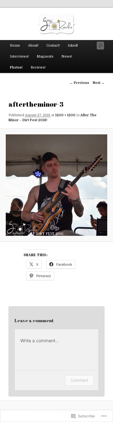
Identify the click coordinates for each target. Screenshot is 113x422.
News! (66, 56)
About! (33, 45)
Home (15, 45)
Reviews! (38, 67)
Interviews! (19, 56)
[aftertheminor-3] (56, 185)
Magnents (45, 56)
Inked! (73, 45)
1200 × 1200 (65, 115)
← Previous (79, 83)
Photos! (16, 67)
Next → (98, 83)
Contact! (53, 45)
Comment (79, 380)
